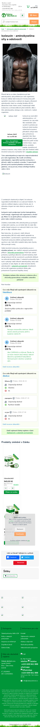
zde (28, 540)
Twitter (27, 557)
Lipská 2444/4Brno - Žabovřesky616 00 (7, 665)
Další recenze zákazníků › (11, 367)
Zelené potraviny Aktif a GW (10, 633)
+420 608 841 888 (7, 8)
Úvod (2, 29)
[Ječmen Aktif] (12, 511)
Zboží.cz (6, 376)
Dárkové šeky (5, 648)
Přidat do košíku (11, 492)
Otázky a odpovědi (27, 642)
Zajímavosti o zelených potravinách (16, 29)
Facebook (13, 557)
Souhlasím (20, 534)
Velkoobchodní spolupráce (29, 648)
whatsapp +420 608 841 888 (29, 670)
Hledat (34, 22)
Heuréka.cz (7, 292)
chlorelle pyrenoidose (16, 253)
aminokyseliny (11, 576)
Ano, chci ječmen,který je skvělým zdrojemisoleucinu (12, 142)
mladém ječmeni (32, 152)
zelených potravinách (19, 266)
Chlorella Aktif (8, 478)
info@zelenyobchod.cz (30, 681)
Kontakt (23, 633)
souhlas (11, 521)
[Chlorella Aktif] (11, 460)
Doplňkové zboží (6, 645)
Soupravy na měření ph (8, 642)
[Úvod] (9, 15)
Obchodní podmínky (27, 645)
